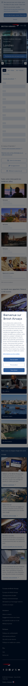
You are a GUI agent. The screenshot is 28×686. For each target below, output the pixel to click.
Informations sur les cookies (11, 354)
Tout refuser (14, 370)
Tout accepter (14, 359)
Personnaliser (14, 365)
